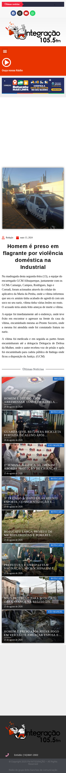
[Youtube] (26, 13)
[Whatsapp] (32, 13)
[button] (5, 51)
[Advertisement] (33, 130)
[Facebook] (13, 13)
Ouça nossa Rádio (12, 70)
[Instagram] (20, 13)
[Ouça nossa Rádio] (6, 62)
